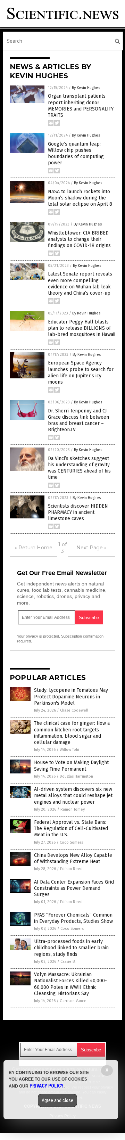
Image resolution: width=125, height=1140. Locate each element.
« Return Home (33, 547)
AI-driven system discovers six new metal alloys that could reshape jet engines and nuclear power (73, 795)
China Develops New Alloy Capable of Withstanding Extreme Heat (73, 858)
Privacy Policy (47, 1086)
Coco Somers (71, 842)
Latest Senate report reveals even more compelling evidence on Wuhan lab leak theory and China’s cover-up (80, 283)
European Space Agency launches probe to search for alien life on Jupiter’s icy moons (81, 372)
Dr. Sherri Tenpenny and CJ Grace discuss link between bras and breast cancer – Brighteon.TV (78, 420)
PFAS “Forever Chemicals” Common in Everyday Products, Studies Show (73, 918)
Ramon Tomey (72, 809)
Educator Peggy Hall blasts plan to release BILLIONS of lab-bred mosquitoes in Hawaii (81, 328)
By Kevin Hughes (86, 87)
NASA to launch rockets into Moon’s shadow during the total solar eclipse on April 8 (80, 198)
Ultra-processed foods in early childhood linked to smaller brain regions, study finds (71, 947)
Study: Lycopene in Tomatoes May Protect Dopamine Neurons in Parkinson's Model (71, 696)
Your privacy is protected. (38, 636)
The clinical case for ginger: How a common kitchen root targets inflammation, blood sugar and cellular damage (72, 732)
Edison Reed (71, 869)
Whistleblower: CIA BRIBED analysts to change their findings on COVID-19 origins (79, 239)
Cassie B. (68, 961)
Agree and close (57, 1100)
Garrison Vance (73, 1001)
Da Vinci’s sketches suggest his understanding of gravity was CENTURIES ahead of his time (79, 468)
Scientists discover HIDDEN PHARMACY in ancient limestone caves (78, 512)
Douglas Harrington (76, 776)
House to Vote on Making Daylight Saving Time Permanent (71, 766)
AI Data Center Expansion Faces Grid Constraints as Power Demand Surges (74, 888)
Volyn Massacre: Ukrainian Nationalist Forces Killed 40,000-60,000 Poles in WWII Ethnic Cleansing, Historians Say (70, 984)
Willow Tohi (69, 749)
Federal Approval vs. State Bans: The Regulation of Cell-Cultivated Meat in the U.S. (71, 828)
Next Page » (91, 547)
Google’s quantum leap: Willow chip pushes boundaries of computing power (76, 153)
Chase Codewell (74, 710)
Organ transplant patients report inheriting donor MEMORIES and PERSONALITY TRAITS (81, 105)
